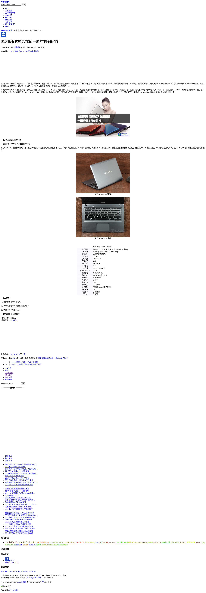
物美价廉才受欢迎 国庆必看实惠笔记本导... (21, 482)
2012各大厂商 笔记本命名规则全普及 (19, 526)
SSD (100, 542)
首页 (7, 8)
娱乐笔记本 (157, 542)
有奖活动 (8, 22)
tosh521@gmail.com (34, 578)
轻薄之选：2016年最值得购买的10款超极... (21, 469)
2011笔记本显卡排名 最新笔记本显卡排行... (21, 504)
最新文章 (8, 456)
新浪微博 (8, 377)
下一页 (22, 354)
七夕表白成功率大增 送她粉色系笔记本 (20, 517)
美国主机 (25, 545)
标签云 (7, 26)
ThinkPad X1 (105, 542)
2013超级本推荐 (43, 542)
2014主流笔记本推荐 (56, 542)
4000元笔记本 (89, 542)
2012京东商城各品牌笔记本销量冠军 (19, 533)
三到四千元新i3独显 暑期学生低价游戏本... (21, 515)
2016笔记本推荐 (68, 542)
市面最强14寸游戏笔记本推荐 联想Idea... (20, 500)
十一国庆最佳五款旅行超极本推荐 (25, 362)
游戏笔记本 (191, 542)
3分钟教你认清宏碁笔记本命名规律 (18, 520)
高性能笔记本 (51, 545)
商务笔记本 (132, 542)
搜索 (23, 4)
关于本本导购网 (7, 571)
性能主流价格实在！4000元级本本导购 (19, 513)
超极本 (44, 545)
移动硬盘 (198, 542)
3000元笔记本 (79, 542)
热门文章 (8, 458)
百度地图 (24, 571)
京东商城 (14, 320)
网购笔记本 (18, 545)
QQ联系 (8, 368)
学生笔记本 (165, 542)
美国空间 (32, 545)
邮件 (7, 370)
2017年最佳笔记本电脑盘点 (15, 467)
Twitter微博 (9, 373)
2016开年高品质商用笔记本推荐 (17, 478)
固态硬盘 (150, 542)
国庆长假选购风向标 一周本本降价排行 (53, 358)
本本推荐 (8, 11)
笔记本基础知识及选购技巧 (15, 502)
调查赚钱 (38, 545)
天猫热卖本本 (10, 13)
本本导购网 (5, 2)
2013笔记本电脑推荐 (31, 51)
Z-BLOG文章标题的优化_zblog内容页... (20, 493)
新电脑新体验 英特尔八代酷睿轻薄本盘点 (20, 464)
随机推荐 (8, 460)
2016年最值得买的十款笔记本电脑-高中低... (21, 473)
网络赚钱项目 (10, 24)
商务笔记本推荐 (142, 542)
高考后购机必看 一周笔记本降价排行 (19, 480)
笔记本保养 (11, 545)
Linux (96, 542)
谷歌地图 (32, 571)
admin (13, 358)
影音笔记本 (175, 542)
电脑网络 (8, 20)
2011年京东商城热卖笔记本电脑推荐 (19, 509)
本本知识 (8, 15)
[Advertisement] (14, 67)
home (3, 30)
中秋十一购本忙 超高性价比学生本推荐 (27, 364)
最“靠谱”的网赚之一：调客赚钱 (17, 471)
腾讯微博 (8, 375)
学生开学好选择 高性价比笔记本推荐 (19, 485)
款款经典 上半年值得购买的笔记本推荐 (20, 529)
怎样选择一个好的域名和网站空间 (18, 498)
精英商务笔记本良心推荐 (14, 476)
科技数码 (8, 17)
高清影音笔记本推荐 (61, 545)
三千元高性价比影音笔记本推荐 (17, 489)
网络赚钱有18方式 (12, 495)
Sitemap (17, 571)
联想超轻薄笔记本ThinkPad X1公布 (18, 507)
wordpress (112, 542)
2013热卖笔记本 (16, 51)
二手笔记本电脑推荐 (121, 542)
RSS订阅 (8, 379)
